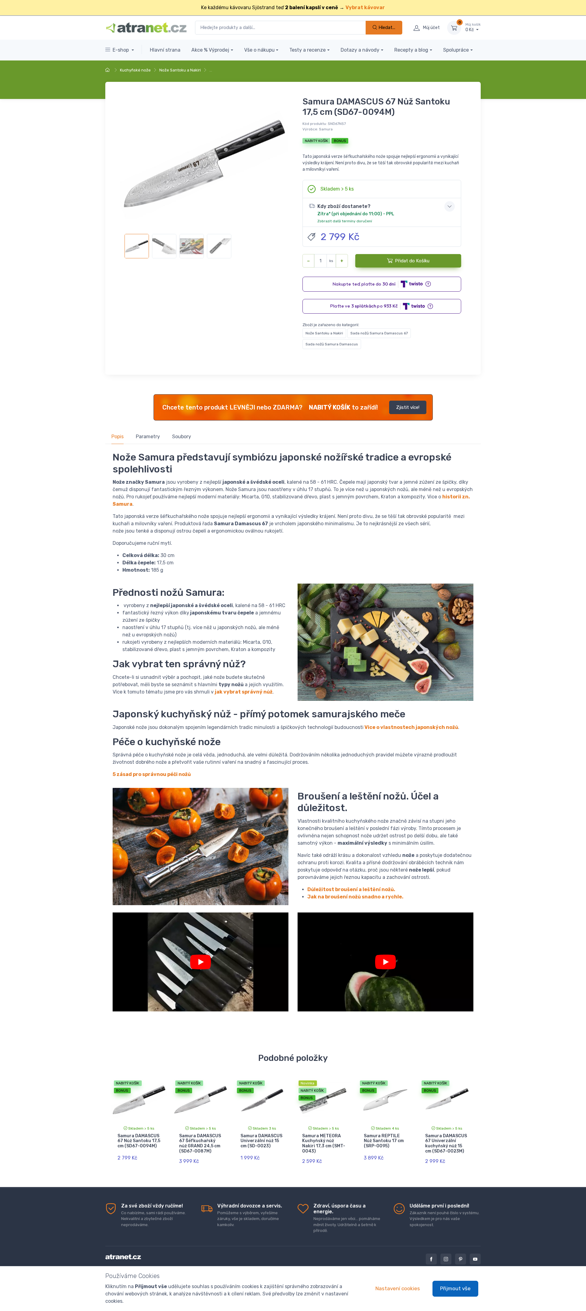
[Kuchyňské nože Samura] (385, 961)
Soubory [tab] (181, 436)
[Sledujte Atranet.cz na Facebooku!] (431, 1259)
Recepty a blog (411, 50)
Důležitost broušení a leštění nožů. (351, 889)
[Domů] (108, 70)
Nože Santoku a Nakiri (180, 70)
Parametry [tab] (148, 436)
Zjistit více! (407, 407)
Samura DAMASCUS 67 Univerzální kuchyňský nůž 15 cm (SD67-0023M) (446, 1143)
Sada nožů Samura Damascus (332, 344)
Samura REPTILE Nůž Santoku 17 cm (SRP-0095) (384, 1141)
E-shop (121, 50)
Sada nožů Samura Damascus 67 (379, 333)
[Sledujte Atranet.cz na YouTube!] (475, 1259)
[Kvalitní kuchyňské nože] (200, 961)
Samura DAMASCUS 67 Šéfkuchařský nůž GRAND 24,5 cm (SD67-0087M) (200, 1143)
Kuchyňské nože (135, 70)
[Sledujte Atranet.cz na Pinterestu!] (460, 1259)
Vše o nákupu (259, 50)
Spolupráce (456, 50)
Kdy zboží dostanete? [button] (355, 213)
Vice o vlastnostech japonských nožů (411, 727)
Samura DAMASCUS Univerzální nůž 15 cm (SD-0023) (261, 1141)
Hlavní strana (165, 50)
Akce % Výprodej (210, 50)
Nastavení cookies (397, 1288)
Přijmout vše (455, 1288)
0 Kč (473, 28)
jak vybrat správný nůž (244, 692)
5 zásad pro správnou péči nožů (152, 774)
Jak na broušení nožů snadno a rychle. (355, 897)
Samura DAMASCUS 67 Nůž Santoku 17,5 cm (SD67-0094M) (139, 1141)
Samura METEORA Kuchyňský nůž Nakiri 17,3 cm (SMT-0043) (323, 1143)
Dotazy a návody (360, 50)
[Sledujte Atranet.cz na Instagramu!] (445, 1259)
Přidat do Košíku (412, 261)
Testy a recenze (307, 50)
